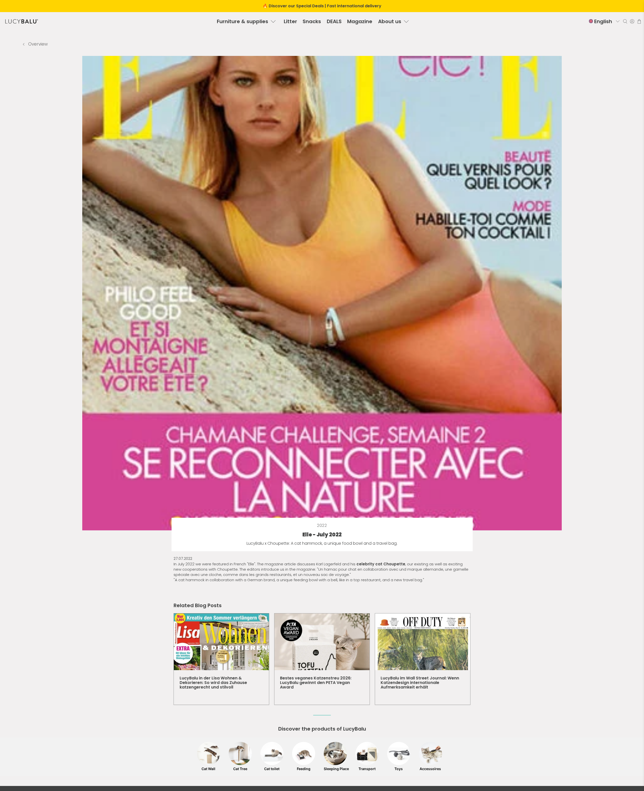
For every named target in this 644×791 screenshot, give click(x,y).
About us (389, 21)
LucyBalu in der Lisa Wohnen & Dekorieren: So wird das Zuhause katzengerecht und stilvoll (213, 682)
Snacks (312, 21)
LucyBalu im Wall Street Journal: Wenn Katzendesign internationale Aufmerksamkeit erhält (420, 682)
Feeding (303, 769)
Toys (398, 769)
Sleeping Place (335, 769)
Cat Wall (208, 769)
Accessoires (430, 769)
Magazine (359, 21)
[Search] (625, 21)
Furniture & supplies (242, 21)
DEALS (334, 21)
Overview (37, 44)
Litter (290, 21)
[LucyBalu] (21, 21)
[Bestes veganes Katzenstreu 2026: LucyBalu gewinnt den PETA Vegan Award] (322, 641)
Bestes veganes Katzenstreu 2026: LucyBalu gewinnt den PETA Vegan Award (315, 682)
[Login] (632, 21)
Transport (367, 769)
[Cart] (639, 21)
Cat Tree (240, 769)
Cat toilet (271, 769)
